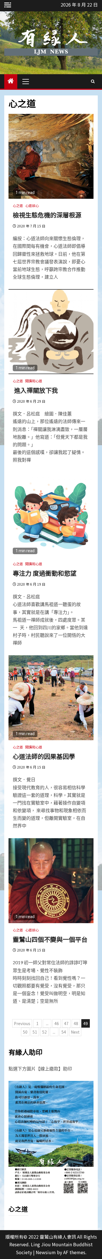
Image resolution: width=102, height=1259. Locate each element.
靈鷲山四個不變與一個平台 (50, 939)
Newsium (46, 1252)
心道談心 (32, 205)
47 (66, 1023)
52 (44, 1032)
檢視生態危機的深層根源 (47, 214)
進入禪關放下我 (39, 389)
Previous (22, 1023)
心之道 (18, 205)
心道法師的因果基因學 (44, 756)
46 (56, 1023)
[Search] (92, 81)
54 (63, 1032)
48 (76, 1023)
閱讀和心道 (33, 380)
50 (25, 1032)
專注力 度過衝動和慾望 (44, 572)
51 (35, 1032)
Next (75, 1032)
